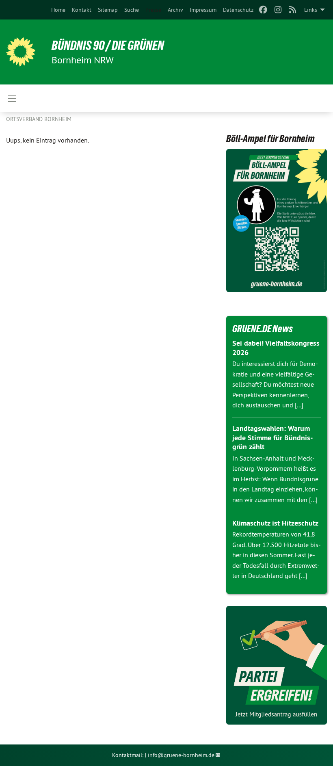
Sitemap (108, 9)
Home (58, 9)
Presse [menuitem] (153, 9)
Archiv (175, 9)
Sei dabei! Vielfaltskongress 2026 (276, 347)
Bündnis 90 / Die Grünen (108, 45)
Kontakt (81, 9)
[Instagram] (278, 9)
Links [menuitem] (310, 9)
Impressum (203, 9)
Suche (131, 9)
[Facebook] (263, 9)
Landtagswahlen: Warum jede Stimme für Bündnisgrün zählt (272, 437)
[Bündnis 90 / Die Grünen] (20, 52)
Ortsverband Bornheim (38, 119)
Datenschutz (238, 9)
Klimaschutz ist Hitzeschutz (275, 523)
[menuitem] (58, 9)
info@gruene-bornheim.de (181, 755)
